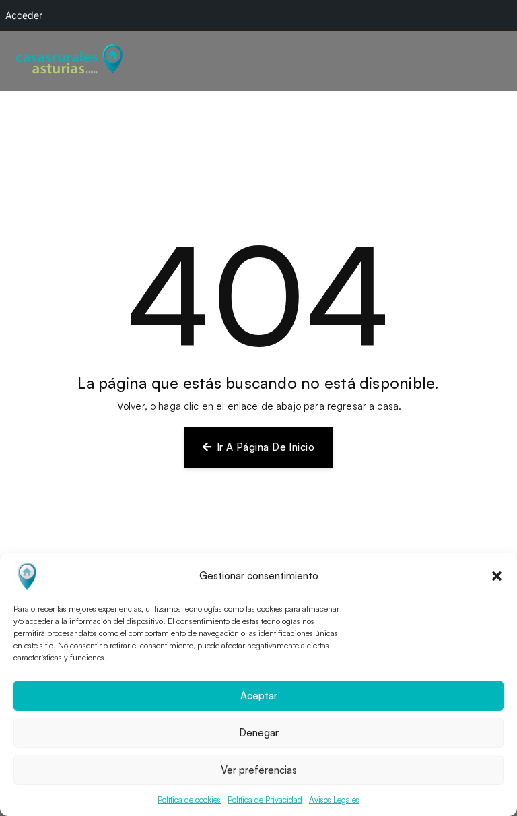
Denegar (259, 732)
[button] (497, 576)
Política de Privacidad (265, 799)
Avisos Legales (334, 799)
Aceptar (258, 695)
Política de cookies (189, 799)
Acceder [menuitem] (23, 15)
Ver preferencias (259, 769)
